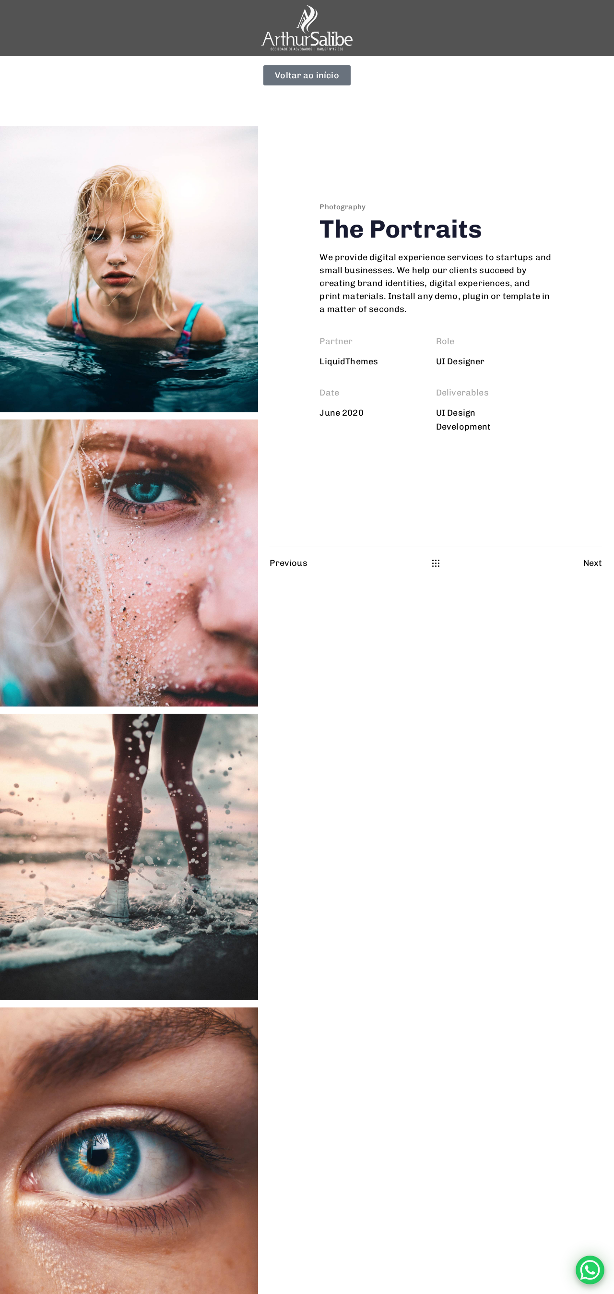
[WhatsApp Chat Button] (590, 1270)
